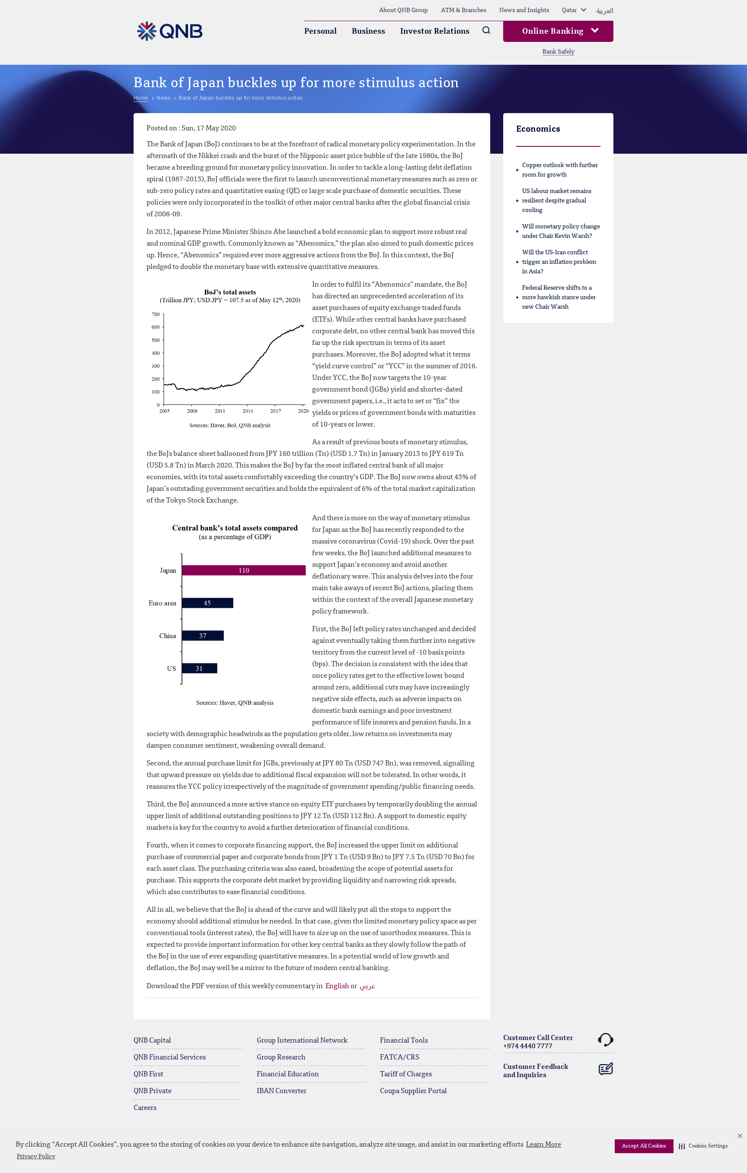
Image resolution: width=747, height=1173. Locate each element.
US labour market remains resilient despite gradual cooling (556, 200)
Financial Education (288, 1074)
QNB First (148, 1074)
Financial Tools (404, 1040)
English (338, 986)
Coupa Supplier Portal (413, 1091)
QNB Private (153, 1091)
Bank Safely (559, 52)
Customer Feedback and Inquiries (535, 1071)
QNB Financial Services (170, 1057)
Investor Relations (434, 31)
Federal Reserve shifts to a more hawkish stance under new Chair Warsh (559, 297)
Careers (145, 1108)
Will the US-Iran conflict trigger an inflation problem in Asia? (559, 262)
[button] (703, 1146)
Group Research (281, 1057)
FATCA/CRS (399, 1057)
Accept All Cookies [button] (644, 1146)
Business (368, 31)
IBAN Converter (281, 1091)
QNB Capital (152, 1040)
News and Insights (524, 10)
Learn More (543, 1144)
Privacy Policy (36, 1157)
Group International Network (302, 1040)
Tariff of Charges (406, 1074)
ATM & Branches (463, 10)
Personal (320, 31)
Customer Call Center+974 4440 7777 (538, 1042)
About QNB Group (403, 10)
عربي (367, 986)
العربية (604, 10)
